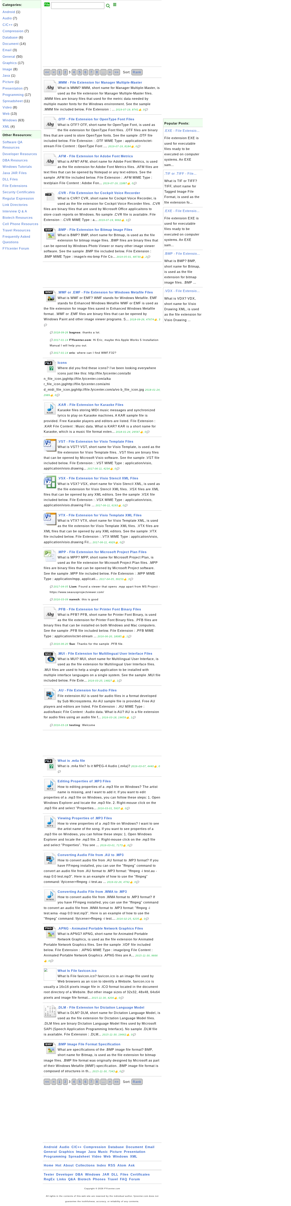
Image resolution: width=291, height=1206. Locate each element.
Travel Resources (16, 230)
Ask (131, 1165)
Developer (64, 1174)
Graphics (10, 63)
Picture (8, 82)
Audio (7, 18)
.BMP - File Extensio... (182, 253)
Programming (13, 94)
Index (101, 1165)
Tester (49, 1174)
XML (6, 126)
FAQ (123, 1179)
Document (11, 43)
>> (117, 72)
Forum (134, 1179)
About (68, 1165)
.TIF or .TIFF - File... (180, 173)
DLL (114, 1174)
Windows (10, 120)
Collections (85, 1165)
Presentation (13, 88)
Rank (137, 72)
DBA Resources (15, 160)
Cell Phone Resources (20, 224)
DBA (79, 1174)
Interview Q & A (15, 211)
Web (6, 113)
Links (61, 1179)
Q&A (72, 1179)
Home (48, 1165)
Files (124, 1174)
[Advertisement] (21, 311)
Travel (113, 1179)
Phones (99, 1179)
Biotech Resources (18, 217)
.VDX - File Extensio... (182, 291)
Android (9, 12)
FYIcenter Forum (16, 248)
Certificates (140, 1174)
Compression (13, 31)
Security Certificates (19, 192)
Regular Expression (18, 198)
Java (6, 75)
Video (7, 107)
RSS (111, 1165)
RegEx (49, 1179)
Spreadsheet (13, 101)
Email (7, 50)
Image (7, 69)
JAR (105, 1174)
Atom (121, 1165)
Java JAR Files (15, 173)
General (9, 56)
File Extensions (15, 186)
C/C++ (8, 24)
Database (10, 37)
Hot (58, 1165)
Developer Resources (20, 154)
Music (103, 1151)
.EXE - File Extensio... (182, 130)
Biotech (84, 1179)
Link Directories (15, 205)
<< (47, 72)
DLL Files (10, 179)
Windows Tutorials (17, 166)
